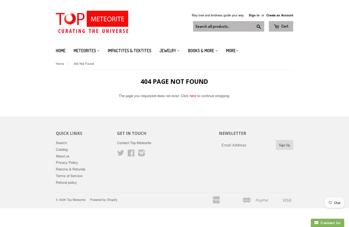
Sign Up (284, 145)
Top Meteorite (76, 199)
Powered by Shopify (104, 199)
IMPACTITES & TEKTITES (129, 50)
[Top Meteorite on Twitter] (120, 154)
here (192, 95)
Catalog (62, 149)
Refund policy (66, 182)
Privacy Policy (67, 162)
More (231, 50)
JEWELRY (168, 50)
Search (61, 142)
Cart (284, 26)
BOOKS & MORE (201, 50)
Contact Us (329, 223)
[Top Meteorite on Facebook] (131, 154)
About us (63, 155)
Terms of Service (69, 175)
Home (61, 50)
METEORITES (85, 50)
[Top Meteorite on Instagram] (141, 154)
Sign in (254, 15)
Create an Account (279, 15)
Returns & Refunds (70, 168)
